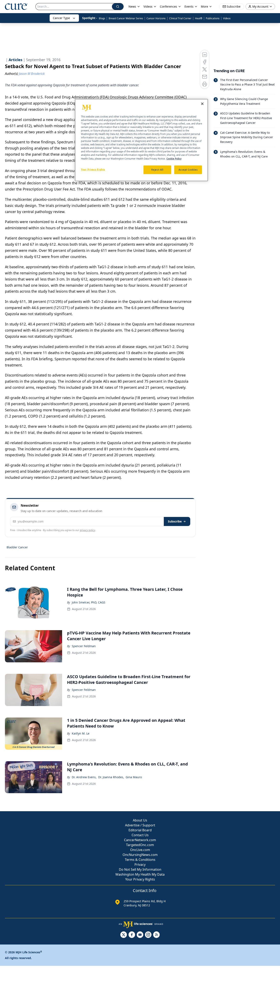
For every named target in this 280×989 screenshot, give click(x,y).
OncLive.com (140, 850)
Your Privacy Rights (140, 879)
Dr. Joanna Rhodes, (111, 777)
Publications (213, 18)
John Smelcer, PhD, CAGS (88, 602)
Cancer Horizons (156, 18)
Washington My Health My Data (140, 874)
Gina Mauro (134, 777)
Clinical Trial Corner (180, 18)
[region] (141, 140)
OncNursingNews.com (140, 854)
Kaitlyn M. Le (80, 733)
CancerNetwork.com (140, 840)
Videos (227, 18)
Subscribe (175, 521)
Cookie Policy (173, 158)
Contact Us (140, 835)
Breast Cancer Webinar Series (126, 18)
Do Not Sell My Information (140, 869)
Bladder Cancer (17, 547)
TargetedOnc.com (140, 845)
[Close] (202, 103)
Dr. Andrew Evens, (84, 777)
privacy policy (87, 530)
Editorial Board (140, 830)
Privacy (140, 864)
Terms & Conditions (140, 859)
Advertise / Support (140, 825)
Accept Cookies (188, 169)
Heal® (198, 18)
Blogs (102, 18)
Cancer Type (61, 18)
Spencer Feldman (84, 646)
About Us (140, 820)
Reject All (157, 169)
